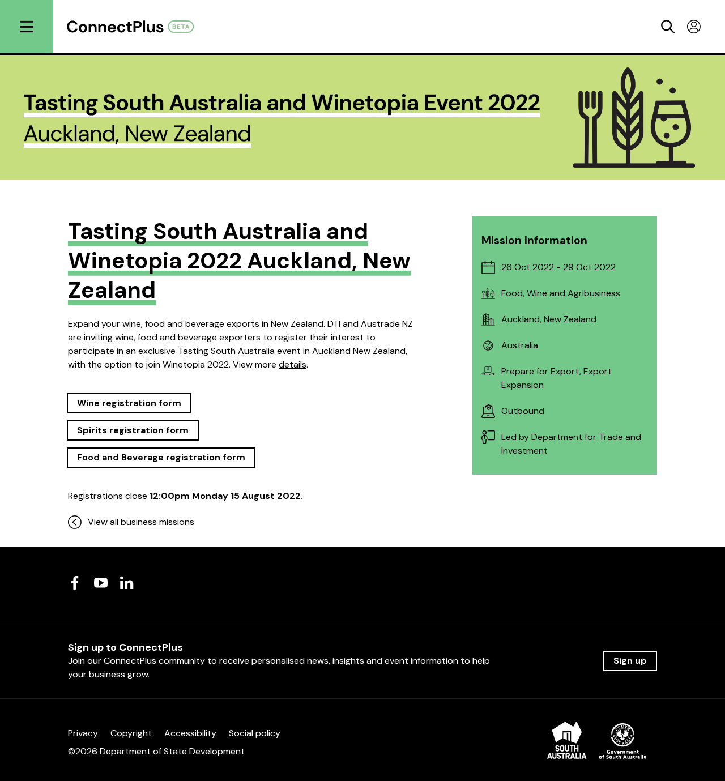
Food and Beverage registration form (161, 457)
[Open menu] (26, 26)
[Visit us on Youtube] (101, 583)
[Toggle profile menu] (694, 26)
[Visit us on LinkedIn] (127, 583)
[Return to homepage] (136, 27)
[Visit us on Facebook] (75, 583)
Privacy (83, 733)
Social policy (254, 733)
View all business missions (141, 522)
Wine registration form (129, 403)
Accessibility (190, 733)
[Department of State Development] (596, 742)
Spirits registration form (133, 430)
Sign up (630, 661)
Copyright (131, 733)
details (292, 364)
